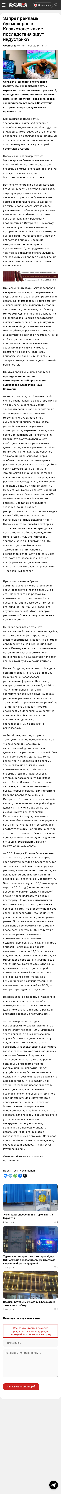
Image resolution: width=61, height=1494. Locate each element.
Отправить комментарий (21, 1386)
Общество (9, 45)
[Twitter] (25, 1176)
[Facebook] (20, 1176)
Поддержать (44, 5)
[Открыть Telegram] (53, 1485)
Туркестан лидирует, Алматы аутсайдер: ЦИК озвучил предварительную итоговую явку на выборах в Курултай (29, 1260)
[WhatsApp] (15, 1176)
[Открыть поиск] (56, 5)
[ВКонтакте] (6, 1176)
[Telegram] (10, 1176)
